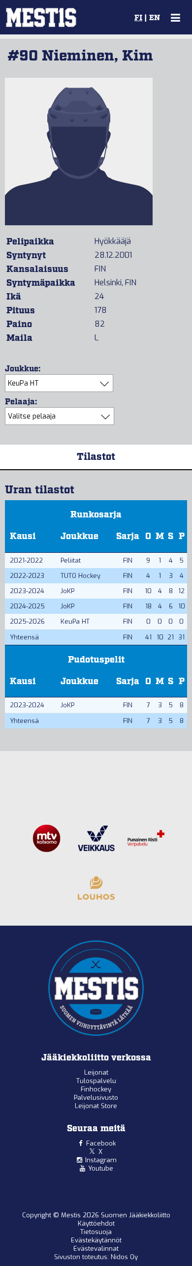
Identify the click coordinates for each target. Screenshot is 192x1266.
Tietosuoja (96, 1232)
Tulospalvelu (96, 1081)
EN (154, 18)
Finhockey (96, 1089)
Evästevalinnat (96, 1248)
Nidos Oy (124, 1257)
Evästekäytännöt (96, 1240)
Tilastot (96, 457)
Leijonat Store (96, 1106)
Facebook (101, 1143)
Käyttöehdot (96, 1223)
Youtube (100, 1168)
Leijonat (96, 1072)
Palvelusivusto (96, 1097)
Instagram (101, 1160)
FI (138, 18)
